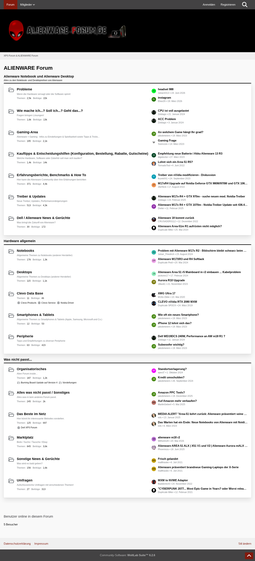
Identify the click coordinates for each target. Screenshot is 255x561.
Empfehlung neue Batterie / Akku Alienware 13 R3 (190, 153)
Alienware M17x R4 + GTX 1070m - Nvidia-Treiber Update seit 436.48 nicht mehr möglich (203, 204)
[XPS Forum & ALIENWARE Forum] (127, 31)
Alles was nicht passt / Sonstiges (43, 392)
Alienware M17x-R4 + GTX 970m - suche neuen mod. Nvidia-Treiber (201, 196)
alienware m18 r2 (169, 437)
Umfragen (24, 480)
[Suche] (244, 4)
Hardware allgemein (19, 241)
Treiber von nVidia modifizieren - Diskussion (187, 175)
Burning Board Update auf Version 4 (39, 382)
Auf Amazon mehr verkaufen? (177, 400)
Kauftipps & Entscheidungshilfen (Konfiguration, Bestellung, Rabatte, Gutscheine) (82, 153)
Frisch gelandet (168, 458)
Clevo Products (28, 303)
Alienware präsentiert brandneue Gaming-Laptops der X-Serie (198, 467)
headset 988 (165, 89)
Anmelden (209, 4)
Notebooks (25, 251)
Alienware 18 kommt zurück (176, 217)
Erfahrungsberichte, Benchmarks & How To (51, 175)
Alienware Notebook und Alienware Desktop (39, 76)
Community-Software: (127, 555)
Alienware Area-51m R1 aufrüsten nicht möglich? (190, 226)
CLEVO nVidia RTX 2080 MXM (177, 301)
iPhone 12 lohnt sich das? (175, 323)
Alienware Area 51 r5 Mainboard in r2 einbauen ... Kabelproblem (199, 272)
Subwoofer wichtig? (171, 344)
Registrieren (228, 4)
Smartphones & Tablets (35, 315)
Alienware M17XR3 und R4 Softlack (181, 259)
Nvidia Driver (67, 303)
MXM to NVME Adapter (173, 480)
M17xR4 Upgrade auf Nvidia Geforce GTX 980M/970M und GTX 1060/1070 (203, 183)
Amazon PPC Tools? (171, 392)
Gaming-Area (27, 132)
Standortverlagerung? (172, 369)
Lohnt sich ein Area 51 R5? (175, 161)
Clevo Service (48, 303)
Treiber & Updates (31, 196)
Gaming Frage (167, 140)
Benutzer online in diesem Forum (28, 516)
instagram (164, 97)
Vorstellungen (70, 382)
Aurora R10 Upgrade (171, 280)
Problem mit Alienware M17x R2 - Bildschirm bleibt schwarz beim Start (203, 250)
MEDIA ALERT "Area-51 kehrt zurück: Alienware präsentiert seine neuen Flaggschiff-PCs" (203, 413)
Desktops (24, 272)
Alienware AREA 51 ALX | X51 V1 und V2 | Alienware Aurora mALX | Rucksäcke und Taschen (203, 445)
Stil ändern (244, 543)
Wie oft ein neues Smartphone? (178, 314)
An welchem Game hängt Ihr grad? (180, 132)
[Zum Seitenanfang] (249, 555)
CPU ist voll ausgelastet (173, 110)
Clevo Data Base (30, 293)
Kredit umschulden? (171, 377)
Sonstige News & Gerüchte (38, 459)
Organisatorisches (31, 369)
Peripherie (25, 336)
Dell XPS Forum (29, 427)
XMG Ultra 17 (166, 293)
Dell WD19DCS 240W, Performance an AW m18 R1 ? (191, 336)
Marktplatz (25, 437)
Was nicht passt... (18, 359)
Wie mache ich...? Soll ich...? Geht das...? (50, 111)
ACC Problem (167, 119)
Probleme (24, 89)
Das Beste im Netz (31, 414)
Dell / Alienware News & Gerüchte (43, 218)
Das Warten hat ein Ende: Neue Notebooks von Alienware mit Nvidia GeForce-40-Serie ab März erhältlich (203, 422)
